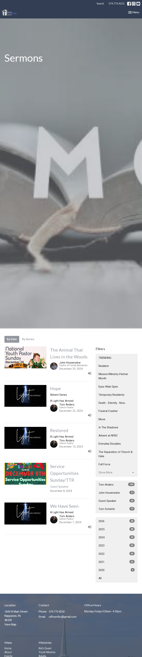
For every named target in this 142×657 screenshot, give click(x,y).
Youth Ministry (47, 652)
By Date (12, 339)
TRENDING (105, 358)
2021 (116, 562)
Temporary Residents (111, 394)
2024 (116, 537)
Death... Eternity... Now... (112, 403)
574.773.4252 (116, 3)
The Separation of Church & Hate (116, 454)
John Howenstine (116, 492)
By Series (28, 339)
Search (100, 3)
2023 (116, 545)
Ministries (45, 642)
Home (7, 648)
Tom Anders (116, 484)
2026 (116, 521)
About (8, 652)
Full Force (104, 464)
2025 (116, 529)
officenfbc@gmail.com (63, 616)
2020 (116, 570)
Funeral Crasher (108, 411)
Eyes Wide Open (108, 386)
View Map (10, 624)
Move (102, 419)
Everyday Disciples (110, 443)
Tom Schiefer (116, 509)
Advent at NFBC (108, 435)
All (100, 578)
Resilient (104, 366)
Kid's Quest (45, 648)
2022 (116, 553)
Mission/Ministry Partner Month (113, 376)
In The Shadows (108, 427)
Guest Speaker (116, 501)
